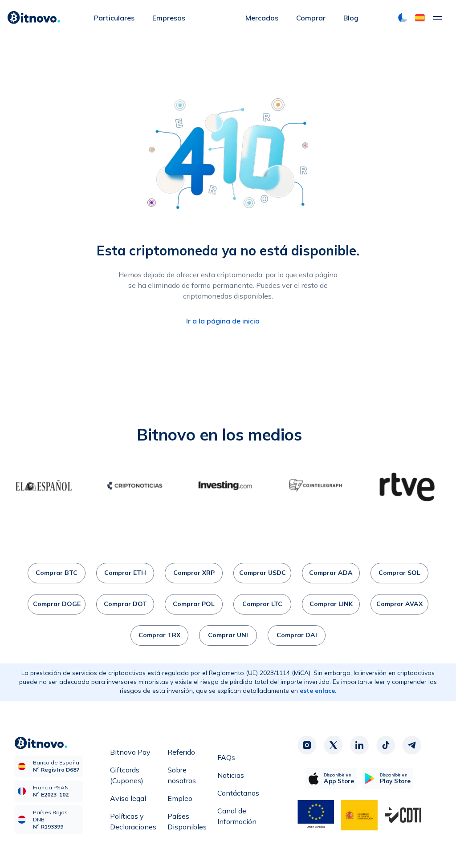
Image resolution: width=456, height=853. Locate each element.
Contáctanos (238, 792)
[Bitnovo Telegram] (412, 745)
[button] (420, 17)
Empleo (179, 798)
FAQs (226, 757)
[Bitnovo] (34, 18)
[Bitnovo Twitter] (333, 745)
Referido (181, 752)
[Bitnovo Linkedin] (359, 745)
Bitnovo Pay (130, 752)
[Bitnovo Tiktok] (385, 745)
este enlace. (318, 691)
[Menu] (438, 18)
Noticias (230, 775)
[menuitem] (114, 18)
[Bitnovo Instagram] (306, 745)
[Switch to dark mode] (402, 17)
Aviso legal (128, 798)
